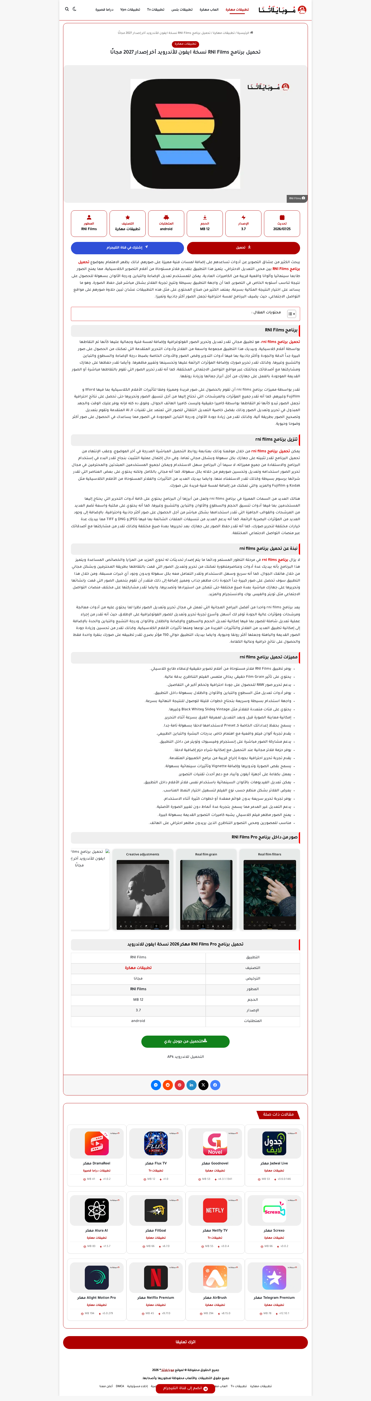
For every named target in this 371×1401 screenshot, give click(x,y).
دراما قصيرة (104, 10)
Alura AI (97, 1231)
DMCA (120, 1386)
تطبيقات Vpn (130, 10)
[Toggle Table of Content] (289, 314)
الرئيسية (243, 33)
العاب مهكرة (209, 10)
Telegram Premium (274, 1298)
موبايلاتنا (167, 1370)
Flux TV (156, 1164)
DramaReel (96, 1164)
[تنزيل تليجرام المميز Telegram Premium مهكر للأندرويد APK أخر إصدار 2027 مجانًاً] (274, 1277)
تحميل (240, 248)
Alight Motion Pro (96, 1298)
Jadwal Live (274, 1164)
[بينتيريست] (180, 1085)
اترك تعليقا (186, 1342)
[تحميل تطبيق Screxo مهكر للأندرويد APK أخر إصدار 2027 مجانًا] (274, 1210)
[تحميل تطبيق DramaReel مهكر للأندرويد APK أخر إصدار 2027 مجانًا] (97, 1143)
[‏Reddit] (168, 1085)
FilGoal (156, 1231)
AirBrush (215, 1298)
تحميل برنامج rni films (270, 452)
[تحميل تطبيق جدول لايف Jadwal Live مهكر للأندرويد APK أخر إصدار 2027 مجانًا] (274, 1143)
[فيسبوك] (215, 1085)
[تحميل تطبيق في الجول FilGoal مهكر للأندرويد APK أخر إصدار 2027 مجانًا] (156, 1210)
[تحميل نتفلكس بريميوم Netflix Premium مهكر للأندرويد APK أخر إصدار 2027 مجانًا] (156, 1277)
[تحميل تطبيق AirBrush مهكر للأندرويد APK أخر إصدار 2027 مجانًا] (215, 1277)
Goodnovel (215, 1164)
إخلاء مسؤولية (137, 1386)
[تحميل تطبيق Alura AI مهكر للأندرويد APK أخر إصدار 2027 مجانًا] (97, 1210)
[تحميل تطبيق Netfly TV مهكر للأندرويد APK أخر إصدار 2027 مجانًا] (215, 1210)
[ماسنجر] (156, 1085)
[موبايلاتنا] (282, 10)
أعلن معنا (106, 1386)
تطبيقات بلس (182, 10)
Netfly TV (215, 1231)
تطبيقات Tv (155, 10)
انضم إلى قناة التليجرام (182, 1389)
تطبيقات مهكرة (237, 10)
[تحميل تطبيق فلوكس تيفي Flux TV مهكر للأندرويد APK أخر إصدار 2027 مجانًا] (156, 1143)
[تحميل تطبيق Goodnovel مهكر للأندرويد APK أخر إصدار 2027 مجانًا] (215, 1143)
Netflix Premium (156, 1298)
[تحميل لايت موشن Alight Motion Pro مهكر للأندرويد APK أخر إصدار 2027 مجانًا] (97, 1277)
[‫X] (203, 1085)
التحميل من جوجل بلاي (183, 1042)
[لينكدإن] (192, 1085)
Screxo (274, 1231)
